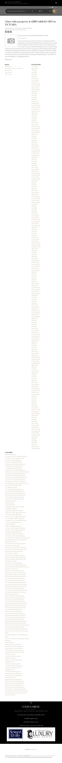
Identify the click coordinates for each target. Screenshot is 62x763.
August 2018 (34, 248)
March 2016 (34, 305)
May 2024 (34, 118)
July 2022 (33, 159)
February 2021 (35, 192)
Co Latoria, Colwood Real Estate (13, 462)
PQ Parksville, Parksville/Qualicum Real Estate (17, 567)
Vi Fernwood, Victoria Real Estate (13, 660)
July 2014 (33, 343)
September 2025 (35, 89)
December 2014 (35, 334)
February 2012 (35, 384)
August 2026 (34, 68)
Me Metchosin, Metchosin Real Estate (15, 536)
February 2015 (35, 330)
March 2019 (34, 237)
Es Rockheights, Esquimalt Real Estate (14, 497)
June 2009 (34, 440)
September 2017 (35, 270)
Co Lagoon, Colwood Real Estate (13, 460)
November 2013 (35, 359)
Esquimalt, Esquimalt (10, 501)
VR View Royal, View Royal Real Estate (15, 687)
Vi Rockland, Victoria (10, 677)
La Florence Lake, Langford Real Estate (15, 516)
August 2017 (34, 272)
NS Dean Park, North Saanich (12, 545)
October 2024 (35, 109)
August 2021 (34, 181)
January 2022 (34, 171)
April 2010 (34, 421)
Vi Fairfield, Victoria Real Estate (13, 656)
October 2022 (35, 153)
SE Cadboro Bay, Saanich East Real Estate (16, 576)
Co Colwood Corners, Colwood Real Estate (16, 456)
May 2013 (34, 367)
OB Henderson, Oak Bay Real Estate (14, 555)
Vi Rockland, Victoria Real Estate (13, 679)
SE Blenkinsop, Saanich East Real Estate (15, 572)
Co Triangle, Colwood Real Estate (13, 468)
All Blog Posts (8, 66)
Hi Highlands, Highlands (11, 508)
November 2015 (35, 312)
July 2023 (33, 136)
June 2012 (34, 376)
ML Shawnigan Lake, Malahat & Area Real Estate (17, 537)
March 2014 (34, 351)
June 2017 (34, 276)
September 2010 (35, 413)
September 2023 (35, 132)
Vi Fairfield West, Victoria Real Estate (14, 652)
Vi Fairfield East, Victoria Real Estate (14, 650)
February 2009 (35, 446)
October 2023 (35, 130)
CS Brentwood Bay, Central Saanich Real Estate (17, 472)
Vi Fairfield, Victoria (10, 654)
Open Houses (8, 72)
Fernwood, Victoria (10, 504)
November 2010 (35, 409)
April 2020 (34, 212)
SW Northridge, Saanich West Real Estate (16, 621)
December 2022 (35, 150)
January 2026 (34, 82)
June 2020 (34, 208)
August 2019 (34, 227)
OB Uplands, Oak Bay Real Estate (13, 563)
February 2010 (35, 425)
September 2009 (35, 435)
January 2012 (34, 386)
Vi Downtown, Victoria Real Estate (14, 648)
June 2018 (34, 252)
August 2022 (34, 157)
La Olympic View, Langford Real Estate (15, 528)
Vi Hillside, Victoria (9, 662)
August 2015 (34, 318)
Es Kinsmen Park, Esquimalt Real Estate (15, 493)
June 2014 (34, 345)
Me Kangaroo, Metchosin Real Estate (14, 534)
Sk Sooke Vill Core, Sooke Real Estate (14, 613)
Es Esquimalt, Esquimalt (11, 487)
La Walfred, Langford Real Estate (13, 532)
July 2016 (33, 297)
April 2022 (34, 165)
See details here (22, 38)
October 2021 (35, 177)
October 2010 (35, 411)
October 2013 (35, 361)
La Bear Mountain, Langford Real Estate (15, 512)
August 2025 (34, 91)
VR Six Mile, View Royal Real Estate (14, 685)
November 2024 (35, 107)
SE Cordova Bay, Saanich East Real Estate (16, 582)
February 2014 (35, 353)
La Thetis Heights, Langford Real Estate (15, 530)
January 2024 (34, 124)
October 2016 (35, 291)
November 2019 (35, 221)
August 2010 (34, 415)
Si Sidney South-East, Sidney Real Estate (15, 607)
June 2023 (34, 138)
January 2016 (34, 308)
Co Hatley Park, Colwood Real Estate (14, 458)
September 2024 (35, 111)
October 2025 (35, 87)
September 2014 (35, 340)
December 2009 (35, 429)
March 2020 (34, 213)
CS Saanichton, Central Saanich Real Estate (16, 477)
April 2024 (34, 120)
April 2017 (34, 279)
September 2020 (35, 202)
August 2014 (34, 342)
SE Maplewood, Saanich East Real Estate (15, 592)
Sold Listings (8, 74)
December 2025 (35, 84)
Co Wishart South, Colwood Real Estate (15, 470)
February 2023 (35, 146)
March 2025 (34, 101)
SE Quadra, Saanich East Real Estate (14, 599)
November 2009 (35, 431)
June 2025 (34, 95)
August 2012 (34, 373)
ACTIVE (50, 7)
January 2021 (34, 194)
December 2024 (35, 105)
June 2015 (34, 322)
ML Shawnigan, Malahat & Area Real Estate (16, 539)
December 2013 (35, 357)
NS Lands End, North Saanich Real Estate (15, 549)
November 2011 (35, 390)
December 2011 (35, 388)
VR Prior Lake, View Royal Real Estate (14, 683)
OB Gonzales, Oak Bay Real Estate (14, 551)
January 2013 (34, 371)
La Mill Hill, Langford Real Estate (13, 526)
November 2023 (35, 128)
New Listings (8, 70)
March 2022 (34, 167)
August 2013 (34, 365)
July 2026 (33, 70)
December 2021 (35, 173)
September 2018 (35, 246)
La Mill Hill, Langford (10, 524)
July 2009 (33, 438)
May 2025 (34, 97)
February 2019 (35, 239)
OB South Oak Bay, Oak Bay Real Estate (15, 559)
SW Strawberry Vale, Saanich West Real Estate (17, 625)
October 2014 (35, 338)
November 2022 (35, 151)
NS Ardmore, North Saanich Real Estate (15, 543)
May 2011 (34, 402)
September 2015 (35, 316)
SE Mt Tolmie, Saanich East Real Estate (15, 598)
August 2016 (34, 295)
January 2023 (34, 148)
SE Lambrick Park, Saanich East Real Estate (16, 590)
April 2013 (34, 369)
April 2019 (34, 235)
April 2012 (34, 380)
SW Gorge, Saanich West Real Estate (14, 619)
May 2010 (34, 419)
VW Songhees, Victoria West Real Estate (15, 689)
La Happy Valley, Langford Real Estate (14, 518)
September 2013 (35, 363)
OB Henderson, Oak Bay (11, 553)
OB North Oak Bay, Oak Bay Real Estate (15, 557)
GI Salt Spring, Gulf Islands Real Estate (14, 506)
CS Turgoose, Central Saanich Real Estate (15, 481)
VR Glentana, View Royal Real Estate (14, 681)
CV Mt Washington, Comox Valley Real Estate (16, 483)
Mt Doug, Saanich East (11, 541)
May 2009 (34, 442)
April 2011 (34, 404)
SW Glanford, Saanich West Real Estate (15, 617)
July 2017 (33, 274)
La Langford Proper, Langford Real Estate (15, 520)
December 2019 (35, 219)
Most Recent (34, 66)
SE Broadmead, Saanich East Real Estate (15, 574)
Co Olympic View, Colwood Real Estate (15, 464)
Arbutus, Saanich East (10, 454)
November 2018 (35, 245)
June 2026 (34, 72)
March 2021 (34, 190)
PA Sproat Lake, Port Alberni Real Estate (15, 565)
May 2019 (34, 233)
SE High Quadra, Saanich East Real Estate (15, 586)
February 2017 (35, 283)
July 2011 (33, 398)
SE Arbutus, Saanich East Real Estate (14, 570)
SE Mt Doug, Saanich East (11, 594)
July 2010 (33, 417)
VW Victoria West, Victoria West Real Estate (16, 691)
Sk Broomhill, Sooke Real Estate (13, 609)
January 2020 (34, 217)
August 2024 (34, 113)
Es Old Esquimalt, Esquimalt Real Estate (15, 495)
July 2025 (33, 93)
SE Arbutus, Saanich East (11, 569)
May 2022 (34, 163)
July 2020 (33, 206)
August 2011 (34, 396)
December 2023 (35, 126)
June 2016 (34, 299)
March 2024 (34, 122)
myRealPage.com (33, 749)
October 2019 (35, 223)
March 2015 (34, 328)
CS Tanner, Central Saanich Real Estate (15, 479)
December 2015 (35, 310)
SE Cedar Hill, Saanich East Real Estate (15, 580)
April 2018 (34, 256)
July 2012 (33, 374)
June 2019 (34, 231)
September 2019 (35, 225)
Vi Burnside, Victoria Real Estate (13, 644)
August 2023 (34, 134)
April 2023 (34, 142)
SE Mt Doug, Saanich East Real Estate (14, 596)
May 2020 (34, 210)
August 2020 (34, 204)
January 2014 (34, 355)
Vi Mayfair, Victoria (10, 669)
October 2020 (35, 200)
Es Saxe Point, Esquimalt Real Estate (14, 499)
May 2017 (34, 278)
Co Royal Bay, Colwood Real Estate (14, 466)
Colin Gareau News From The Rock (14, 68)
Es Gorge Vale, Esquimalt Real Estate (14, 491)
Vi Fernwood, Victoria (10, 658)
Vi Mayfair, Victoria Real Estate (13, 671)
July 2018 (33, 250)
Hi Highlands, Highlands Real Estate (14, 510)
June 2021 (34, 184)
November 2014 (35, 336)
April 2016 (34, 303)
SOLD (56, 7)
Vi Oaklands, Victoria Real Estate (13, 673)
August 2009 (34, 437)
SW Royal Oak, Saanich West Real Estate (15, 623)
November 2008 (35, 448)
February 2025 (35, 103)
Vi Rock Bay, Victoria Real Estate (13, 675)
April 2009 (34, 444)
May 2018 (34, 254)
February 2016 (35, 307)
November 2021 (35, 175)
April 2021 (34, 188)
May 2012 (34, 378)
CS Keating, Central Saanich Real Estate (15, 473)
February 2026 (35, 80)
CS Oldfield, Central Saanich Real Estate (15, 475)
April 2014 (34, 349)
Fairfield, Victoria (9, 503)
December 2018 (35, 243)
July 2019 (33, 229)
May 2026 (34, 74)
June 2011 (34, 400)
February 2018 (35, 260)
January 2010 (34, 427)
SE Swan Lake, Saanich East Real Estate (15, 601)
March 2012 (34, 382)
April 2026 (34, 76)
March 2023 (34, 144)
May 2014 (34, 347)
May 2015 (34, 324)
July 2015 (33, 320)
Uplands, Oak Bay (9, 642)
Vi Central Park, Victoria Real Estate (14, 646)
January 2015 (34, 332)
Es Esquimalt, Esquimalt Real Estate (14, 489)
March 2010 (34, 423)
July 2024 (33, 115)
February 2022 (35, 169)
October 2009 (35, 433)
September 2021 (35, 179)
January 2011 (34, 407)
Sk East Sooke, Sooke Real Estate (13, 611)
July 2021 (33, 182)
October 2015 (35, 314)
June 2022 (34, 161)
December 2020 (35, 196)
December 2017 (35, 264)
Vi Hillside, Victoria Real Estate (13, 664)
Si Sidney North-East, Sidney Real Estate (15, 605)
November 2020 (35, 198)
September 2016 (35, 293)
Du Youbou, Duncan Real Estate (13, 485)
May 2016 (34, 301)
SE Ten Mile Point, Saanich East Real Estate (16, 603)
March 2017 (34, 281)
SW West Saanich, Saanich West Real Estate (16, 629)
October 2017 (35, 268)
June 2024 (34, 117)
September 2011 (35, 394)
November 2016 (35, 289)
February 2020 (35, 215)
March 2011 (34, 405)
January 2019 (34, 241)
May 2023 (34, 140)
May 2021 (34, 186)
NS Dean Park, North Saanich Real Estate (15, 547)
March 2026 (34, 78)
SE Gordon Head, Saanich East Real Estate (16, 584)
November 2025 (35, 86)
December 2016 (35, 287)
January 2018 (34, 262)
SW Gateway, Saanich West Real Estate (15, 615)
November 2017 (35, 266)
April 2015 (34, 326)
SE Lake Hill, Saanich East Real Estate (17, 29)
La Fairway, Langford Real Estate (13, 514)
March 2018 (34, 258)
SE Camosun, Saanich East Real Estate (15, 578)
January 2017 (34, 285)
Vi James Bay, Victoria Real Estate (13, 665)
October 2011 (35, 392)
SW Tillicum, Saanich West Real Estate (15, 627)
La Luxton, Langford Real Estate (13, 522)
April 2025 (34, 99)
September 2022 (35, 155)
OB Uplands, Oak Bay (10, 561)
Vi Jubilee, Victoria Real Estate (13, 667)
